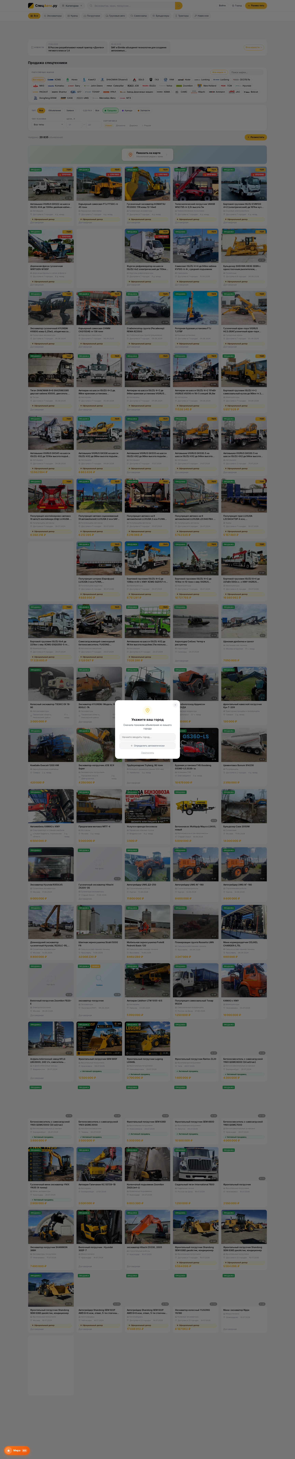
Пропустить (147, 752)
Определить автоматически (149, 745)
